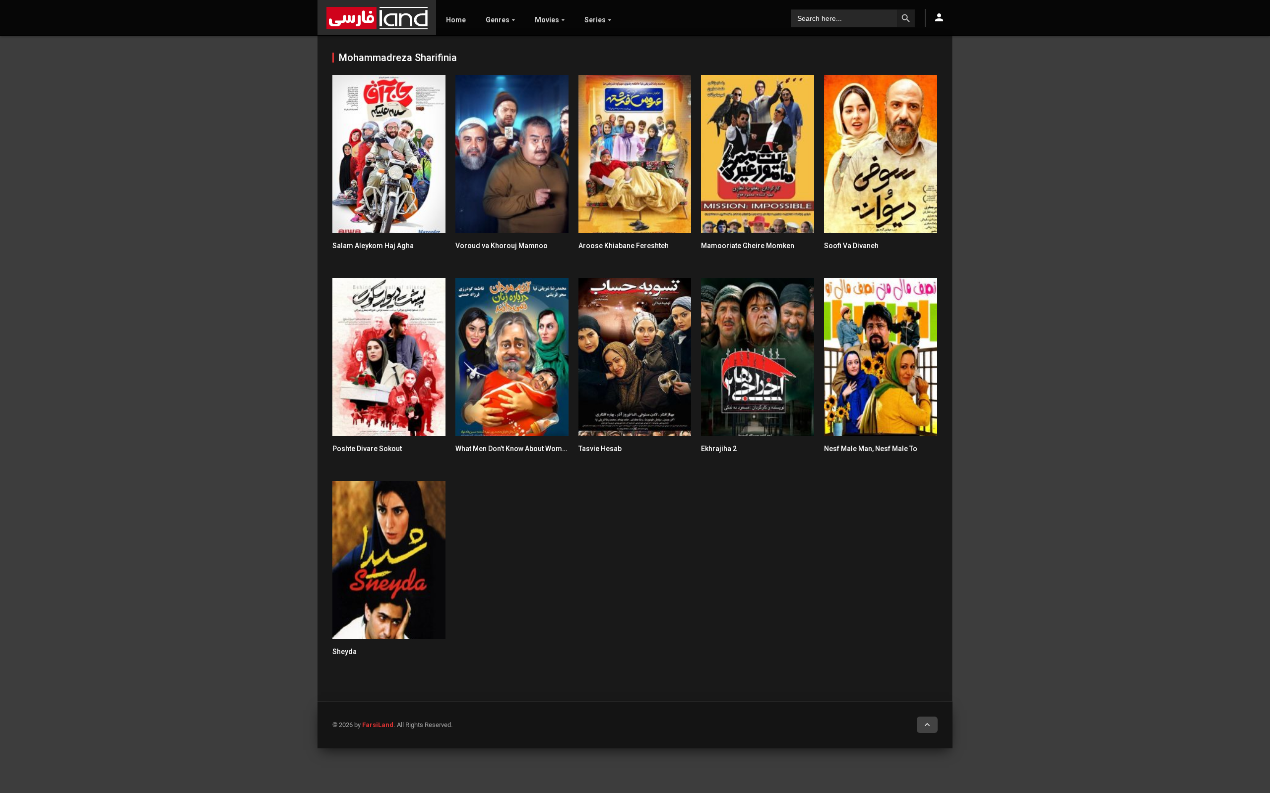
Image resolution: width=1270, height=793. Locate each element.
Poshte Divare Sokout (367, 449)
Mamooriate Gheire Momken (747, 246)
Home (456, 20)
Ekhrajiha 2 (719, 449)
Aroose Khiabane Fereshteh (623, 246)
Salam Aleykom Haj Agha (373, 246)
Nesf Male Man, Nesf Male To (870, 449)
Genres (497, 20)
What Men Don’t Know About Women (512, 449)
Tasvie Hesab (600, 449)
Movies (547, 20)
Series (595, 20)
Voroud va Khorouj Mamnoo (501, 246)
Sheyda (344, 652)
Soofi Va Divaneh (851, 246)
